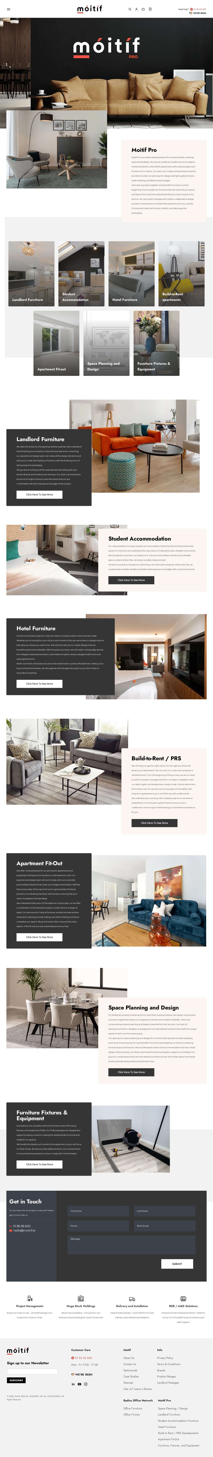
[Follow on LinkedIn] (73, 1384)
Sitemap (128, 1383)
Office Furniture (132, 1408)
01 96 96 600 (200, 9)
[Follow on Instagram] (86, 1384)
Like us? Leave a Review (137, 1389)
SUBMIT (177, 1264)
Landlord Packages (168, 1383)
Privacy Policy (165, 1358)
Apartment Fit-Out (168, 1439)
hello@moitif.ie (24, 1230)
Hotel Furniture (167, 1427)
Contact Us (129, 1364)
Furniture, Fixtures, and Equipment (178, 1445)
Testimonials (130, 1370)
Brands (161, 1370)
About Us (128, 1358)
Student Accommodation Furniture (178, 1421)
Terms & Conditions (168, 1364)
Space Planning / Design (173, 1408)
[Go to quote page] (150, 9)
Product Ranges (166, 1376)
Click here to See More (39, 494)
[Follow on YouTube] (79, 1384)
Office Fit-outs (131, 1414)
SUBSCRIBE (16, 1380)
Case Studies (131, 1376)
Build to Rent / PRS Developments (178, 1433)
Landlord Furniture (169, 1414)
